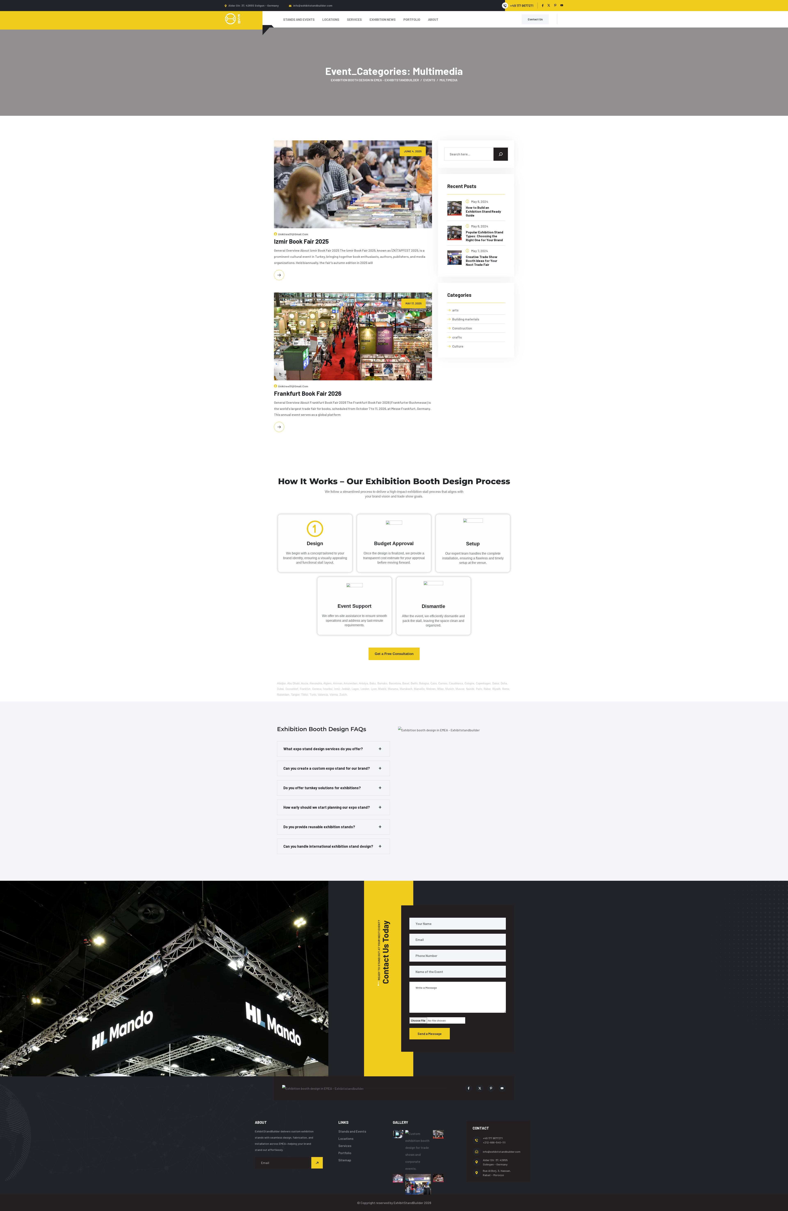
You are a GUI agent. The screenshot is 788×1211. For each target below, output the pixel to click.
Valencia (323, 694)
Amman (337, 683)
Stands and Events (299, 19)
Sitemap (344, 1160)
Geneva (316, 688)
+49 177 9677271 (493, 1138)
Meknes (431, 688)
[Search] (501, 154)
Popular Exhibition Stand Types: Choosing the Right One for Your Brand (484, 236)
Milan (440, 688)
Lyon (374, 688)
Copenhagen (483, 683)
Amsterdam (350, 683)
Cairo (434, 683)
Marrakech (406, 688)
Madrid (382, 688)
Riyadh (496, 688)
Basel (405, 683)
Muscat (460, 688)
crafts (457, 337)
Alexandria (315, 683)
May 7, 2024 (479, 251)
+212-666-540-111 (494, 1142)
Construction (462, 328)
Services (354, 19)
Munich (449, 688)
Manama (393, 688)
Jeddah (345, 688)
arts (455, 310)
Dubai (280, 688)
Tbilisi (304, 694)
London (365, 688)
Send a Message (430, 1034)
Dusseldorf (291, 688)
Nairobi (470, 688)
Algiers (327, 683)
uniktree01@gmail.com (293, 234)
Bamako (382, 683)
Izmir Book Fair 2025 (301, 241)
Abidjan (281, 683)
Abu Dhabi (293, 683)
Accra (304, 683)
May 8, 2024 (479, 201)
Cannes (442, 683)
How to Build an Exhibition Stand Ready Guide (483, 211)
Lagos (355, 688)
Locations (330, 19)
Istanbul (327, 688)
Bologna (424, 683)
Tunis (313, 694)
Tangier (295, 694)
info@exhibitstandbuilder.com (312, 5)
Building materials (465, 319)
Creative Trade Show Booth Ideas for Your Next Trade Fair (481, 260)
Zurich (343, 694)
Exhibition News (383, 19)
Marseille (419, 688)
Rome (505, 688)
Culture (457, 346)
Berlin (414, 683)
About (433, 19)
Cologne (469, 683)
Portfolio (411, 19)
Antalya (363, 683)
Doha (504, 683)
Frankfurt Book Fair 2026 (307, 393)
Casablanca (456, 683)
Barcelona (395, 683)
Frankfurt (305, 688)
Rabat (487, 688)
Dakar (495, 683)
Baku (373, 683)
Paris (479, 688)
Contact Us (535, 19)
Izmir (337, 688)
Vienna (334, 694)
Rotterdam (283, 694)
